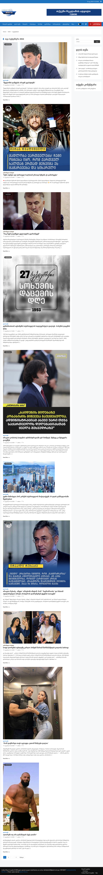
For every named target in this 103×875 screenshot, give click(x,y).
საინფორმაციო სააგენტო (88, 872)
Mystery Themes (23, 872)
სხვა (73, 24)
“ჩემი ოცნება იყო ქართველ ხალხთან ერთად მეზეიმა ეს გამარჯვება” (30, 175)
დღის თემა (17, 24)
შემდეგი (22, 857)
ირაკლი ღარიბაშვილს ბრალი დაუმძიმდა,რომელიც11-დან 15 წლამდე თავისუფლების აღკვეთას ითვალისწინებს (88, 63)
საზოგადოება (56, 24)
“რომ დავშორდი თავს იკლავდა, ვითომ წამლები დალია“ (25, 743)
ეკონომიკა (47, 24)
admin (19, 85)
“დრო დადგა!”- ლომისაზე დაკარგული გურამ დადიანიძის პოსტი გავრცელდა (87, 70)
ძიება (97, 41)
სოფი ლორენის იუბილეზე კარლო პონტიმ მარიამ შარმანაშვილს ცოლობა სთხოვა (36, 648)
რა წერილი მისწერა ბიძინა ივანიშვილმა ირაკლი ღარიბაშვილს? (88, 75)
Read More (5, 100)
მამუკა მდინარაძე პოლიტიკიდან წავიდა (88, 57)
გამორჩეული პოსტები (8, 172)
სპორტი (40, 24)
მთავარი (25, 24)
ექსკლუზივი (66, 24)
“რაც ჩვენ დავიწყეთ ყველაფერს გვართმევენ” (21, 234)
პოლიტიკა (33, 24)
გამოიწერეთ (96, 24)
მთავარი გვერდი (7, 24)
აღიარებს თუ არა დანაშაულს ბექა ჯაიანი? (19, 835)
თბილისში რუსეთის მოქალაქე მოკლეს (88, 54)
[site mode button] (79, 24)
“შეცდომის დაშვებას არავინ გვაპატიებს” (19, 83)
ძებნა (77, 39)
